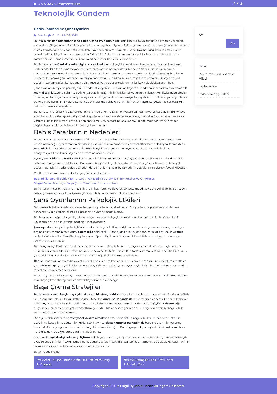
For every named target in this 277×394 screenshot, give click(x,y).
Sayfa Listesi (208, 86)
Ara (201, 35)
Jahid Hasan (143, 386)
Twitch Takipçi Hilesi (214, 94)
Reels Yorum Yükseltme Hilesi (217, 76)
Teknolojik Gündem (72, 13)
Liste (202, 66)
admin (42, 35)
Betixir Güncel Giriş (46, 351)
